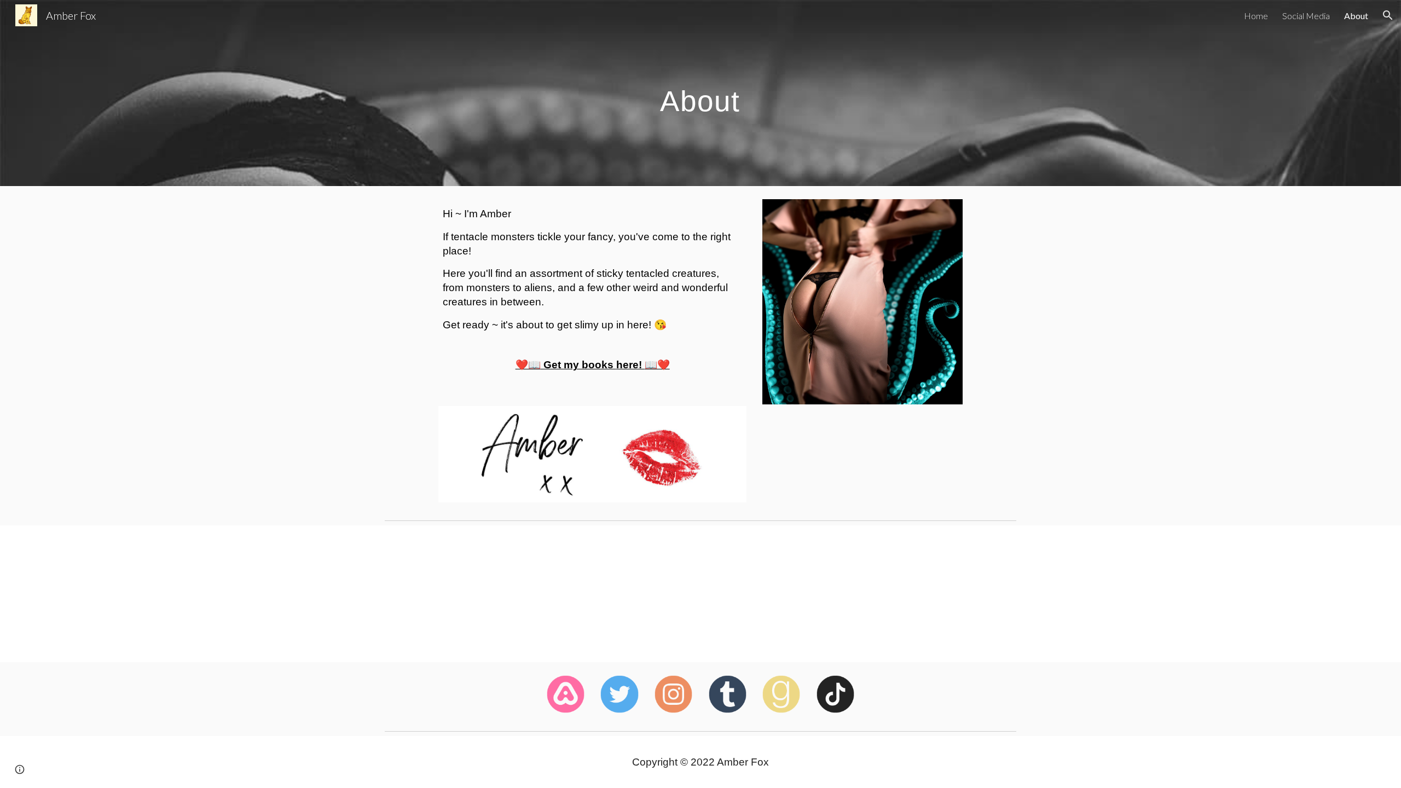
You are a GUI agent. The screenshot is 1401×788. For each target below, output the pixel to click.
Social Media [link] (1306, 15)
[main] (700, 93)
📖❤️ (657, 364)
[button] (1388, 15)
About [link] (1356, 15)
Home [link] (1256, 15)
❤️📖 (528, 364)
